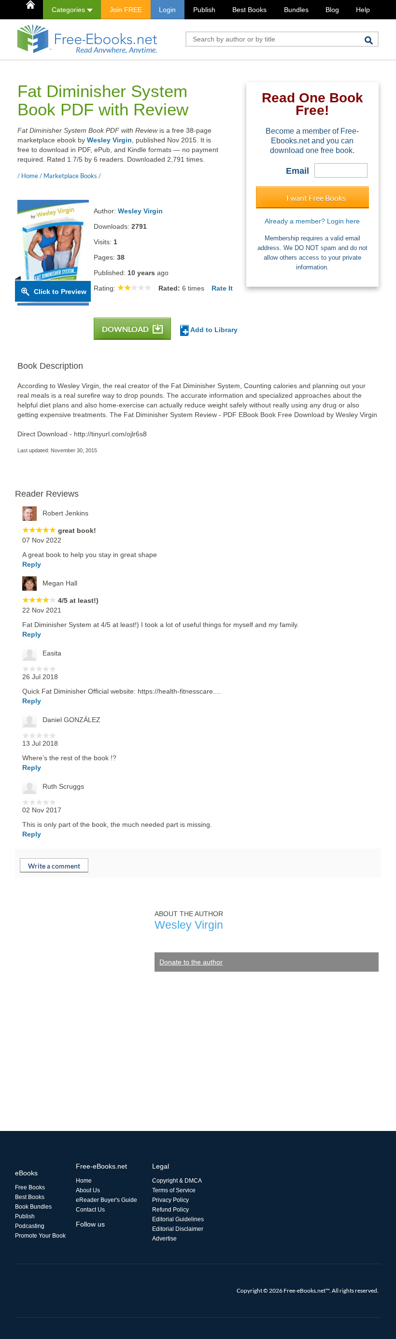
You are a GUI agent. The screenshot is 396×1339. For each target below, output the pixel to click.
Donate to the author (191, 962)
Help (363, 10)
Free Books (30, 1187)
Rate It (222, 288)
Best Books (249, 10)
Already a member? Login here (312, 221)
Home (84, 1180)
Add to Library (213, 330)
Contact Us (90, 1209)
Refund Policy (170, 1209)
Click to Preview (60, 291)
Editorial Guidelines (178, 1219)
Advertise (164, 1238)
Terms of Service (174, 1190)
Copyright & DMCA (177, 1180)
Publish (204, 10)
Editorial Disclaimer (177, 1229)
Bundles (296, 10)
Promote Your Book (40, 1235)
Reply (31, 564)
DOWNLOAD (126, 329)
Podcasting (29, 1226)
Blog (332, 10)
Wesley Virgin (109, 140)
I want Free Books (316, 197)
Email (297, 171)
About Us (88, 1190)
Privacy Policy (170, 1200)
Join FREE (126, 10)
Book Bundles (33, 1206)
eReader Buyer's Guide (106, 1200)
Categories (69, 10)
